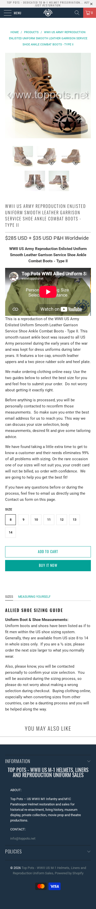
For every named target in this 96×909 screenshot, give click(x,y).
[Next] (86, 95)
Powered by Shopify (69, 873)
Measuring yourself (34, 597)
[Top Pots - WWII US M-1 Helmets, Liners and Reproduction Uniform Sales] (48, 13)
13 (74, 519)
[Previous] (10, 95)
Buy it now (48, 565)
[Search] (77, 13)
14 (10, 532)
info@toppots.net (22, 838)
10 (36, 519)
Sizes (9, 597)
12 (61, 519)
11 (49, 519)
